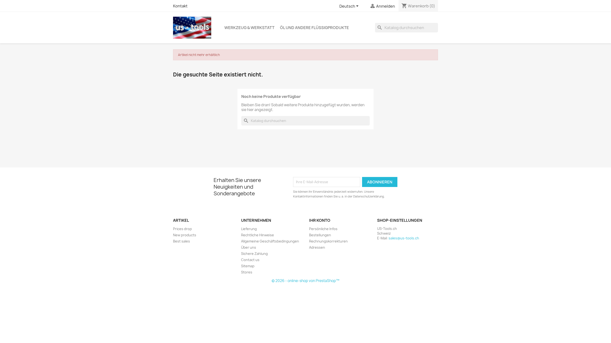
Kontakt (180, 6)
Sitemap (247, 266)
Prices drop (182, 229)
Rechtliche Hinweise (257, 235)
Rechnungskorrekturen (328, 241)
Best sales (181, 241)
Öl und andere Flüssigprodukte (314, 27)
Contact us (250, 259)
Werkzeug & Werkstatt (249, 27)
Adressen (317, 247)
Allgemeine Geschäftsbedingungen (270, 241)
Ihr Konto (319, 220)
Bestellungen (320, 235)
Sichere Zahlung (254, 253)
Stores (246, 272)
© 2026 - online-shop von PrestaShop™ (305, 280)
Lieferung (249, 229)
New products (184, 235)
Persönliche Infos (323, 229)
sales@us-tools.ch (404, 238)
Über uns (248, 247)
